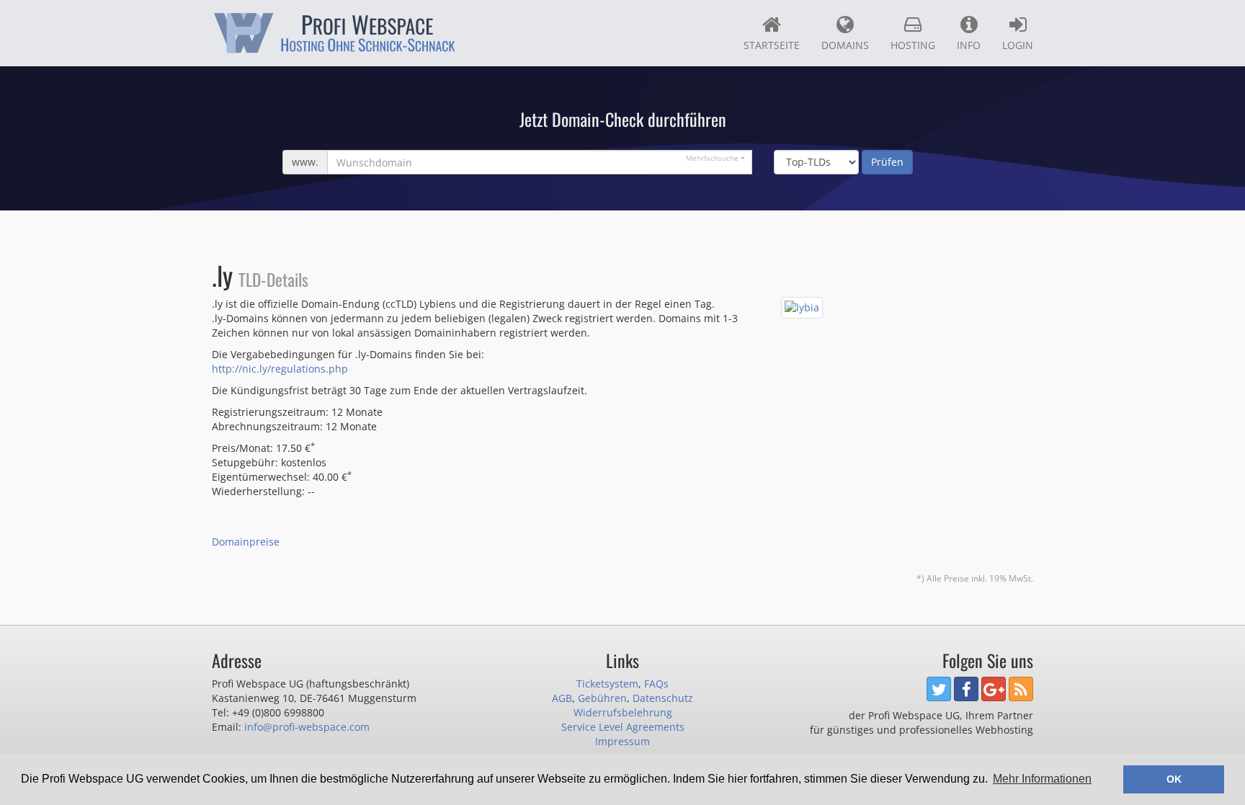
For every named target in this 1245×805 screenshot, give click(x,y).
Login (1017, 45)
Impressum (622, 741)
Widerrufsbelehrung (623, 712)
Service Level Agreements (622, 727)
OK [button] (1174, 779)
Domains (845, 45)
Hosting (913, 45)
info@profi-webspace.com (307, 727)
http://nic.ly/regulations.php (280, 368)
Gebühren (602, 698)
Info (969, 45)
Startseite (772, 45)
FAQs (656, 683)
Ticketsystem (607, 683)
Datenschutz (663, 698)
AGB (562, 698)
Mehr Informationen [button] (1042, 779)
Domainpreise (246, 541)
